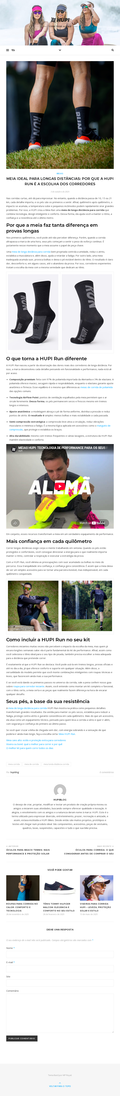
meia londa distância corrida (56, 764)
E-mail (10, 962)
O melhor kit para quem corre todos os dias (29, 748)
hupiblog (14, 772)
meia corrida (14, 764)
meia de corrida (32, 764)
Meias (60, 173)
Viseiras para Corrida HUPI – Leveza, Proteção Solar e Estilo (95, 907)
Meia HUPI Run (67, 733)
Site (8, 976)
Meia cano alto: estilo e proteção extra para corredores (36, 740)
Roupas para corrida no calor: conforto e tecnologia (22, 907)
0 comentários (107, 772)
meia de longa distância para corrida (31, 251)
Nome (10, 948)
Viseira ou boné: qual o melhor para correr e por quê (34, 744)
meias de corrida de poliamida (96, 387)
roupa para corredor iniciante (28, 686)
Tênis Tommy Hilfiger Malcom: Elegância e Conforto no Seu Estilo (59, 907)
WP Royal (67, 1075)
